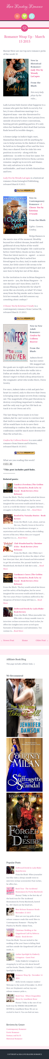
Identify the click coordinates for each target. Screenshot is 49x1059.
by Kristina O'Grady (18, 305)
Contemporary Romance (16, 1029)
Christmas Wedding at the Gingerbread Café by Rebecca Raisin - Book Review (27, 933)
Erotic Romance (12, 1032)
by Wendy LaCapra (37, 73)
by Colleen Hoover (35, 338)
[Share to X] (9, 464)
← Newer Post (7, 640)
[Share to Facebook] (11, 464)
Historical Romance (14, 1038)
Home (25, 640)
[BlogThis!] (6, 464)
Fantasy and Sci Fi (13, 1035)
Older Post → (42, 640)
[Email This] (4, 464)
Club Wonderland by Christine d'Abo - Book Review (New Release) (28, 546)
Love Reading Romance (25, 6)
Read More (37, 510)
